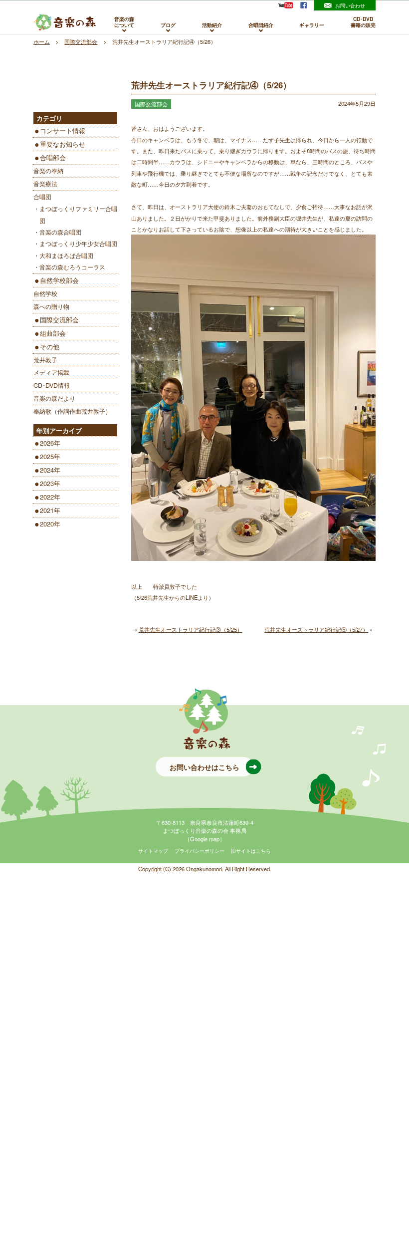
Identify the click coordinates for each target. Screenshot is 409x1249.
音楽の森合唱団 (60, 232)
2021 (47, 510)
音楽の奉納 (48, 170)
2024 (47, 470)
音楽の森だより (54, 398)
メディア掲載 (51, 372)
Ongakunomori (204, 869)
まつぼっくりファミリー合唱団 (78, 214)
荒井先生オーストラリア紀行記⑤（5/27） (316, 629)
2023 (47, 483)
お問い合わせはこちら (204, 767)
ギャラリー (311, 24)
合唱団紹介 (260, 24)
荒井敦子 (45, 359)
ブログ (168, 24)
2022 (47, 496)
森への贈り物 (51, 306)
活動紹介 (212, 24)
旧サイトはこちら (251, 850)
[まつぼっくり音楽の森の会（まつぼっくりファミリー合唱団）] (64, 22)
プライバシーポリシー (199, 850)
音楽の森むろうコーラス (72, 267)
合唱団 (42, 196)
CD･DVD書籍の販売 (363, 22)
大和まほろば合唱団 (66, 255)
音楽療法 (45, 183)
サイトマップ (153, 850)
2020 (47, 523)
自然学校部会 (59, 280)
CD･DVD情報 (51, 385)
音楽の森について (124, 22)
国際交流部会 (59, 319)
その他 (49, 346)
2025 (47, 456)
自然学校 (45, 293)
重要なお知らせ (62, 144)
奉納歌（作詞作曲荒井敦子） (72, 411)
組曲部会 (53, 333)
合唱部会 (53, 157)
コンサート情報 (62, 130)
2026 (47, 443)
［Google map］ (205, 839)
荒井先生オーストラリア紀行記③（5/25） (190, 629)
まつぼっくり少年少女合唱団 (78, 244)
